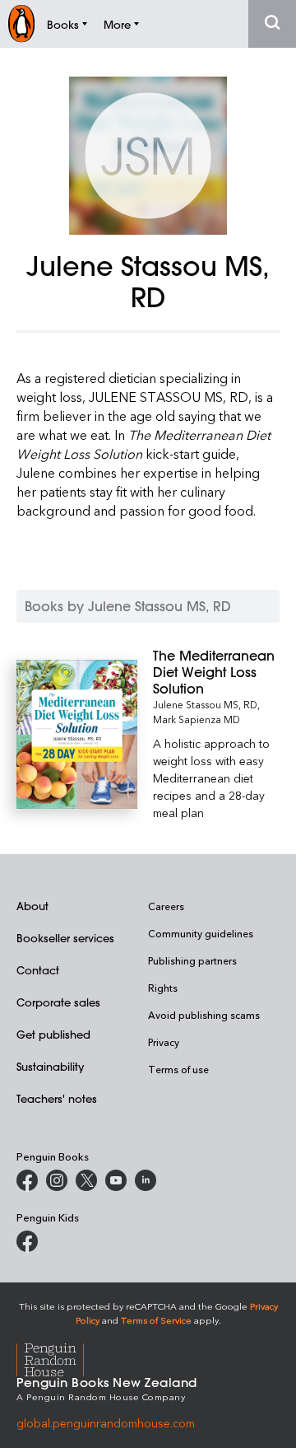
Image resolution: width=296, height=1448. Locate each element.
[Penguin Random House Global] (60, 1357)
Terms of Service (156, 1320)
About (32, 906)
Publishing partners (192, 960)
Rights (163, 987)
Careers (166, 906)
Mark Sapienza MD (196, 719)
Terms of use (178, 1069)
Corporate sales (58, 1002)
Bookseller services (65, 938)
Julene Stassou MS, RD (205, 704)
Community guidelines (200, 933)
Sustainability (50, 1066)
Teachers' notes (56, 1098)
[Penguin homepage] (21, 23)
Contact (37, 970)
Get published (53, 1034)
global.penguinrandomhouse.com (105, 1423)
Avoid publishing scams (204, 1014)
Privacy (163, 1042)
